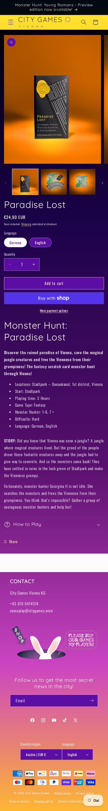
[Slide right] (102, 183)
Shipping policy (43, 801)
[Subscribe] (92, 701)
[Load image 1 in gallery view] (25, 182)
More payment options (54, 310)
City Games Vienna (37, 793)
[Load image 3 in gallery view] (82, 182)
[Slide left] (5, 183)
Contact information (71, 801)
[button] (10, 22)
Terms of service (19, 801)
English (40, 242)
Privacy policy (85, 793)
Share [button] (13, 541)
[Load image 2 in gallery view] (54, 182)
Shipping (26, 224)
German (15, 242)
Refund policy (62, 793)
